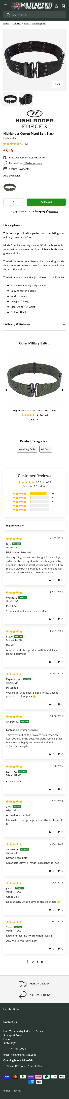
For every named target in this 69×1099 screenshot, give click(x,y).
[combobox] (34, 14)
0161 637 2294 (17, 1048)
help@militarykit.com (23, 1054)
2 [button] (33, 961)
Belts (26, 23)
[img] (14, 538)
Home (6, 23)
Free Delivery (16, 157)
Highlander (9, 137)
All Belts (46, 449)
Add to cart (46, 202)
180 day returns (32, 163)
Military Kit (15, 1090)
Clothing (17, 23)
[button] (63, 6)
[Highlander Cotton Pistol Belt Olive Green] (9, 183)
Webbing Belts (39, 23)
